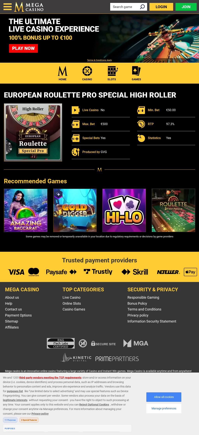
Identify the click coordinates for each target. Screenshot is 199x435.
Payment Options (18, 315)
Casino (87, 79)
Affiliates (12, 327)
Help (8, 303)
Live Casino (71, 297)
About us (12, 297)
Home (62, 79)
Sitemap (11, 321)
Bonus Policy (137, 303)
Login (161, 6)
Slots (111, 79)
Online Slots (72, 303)
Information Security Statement (151, 321)
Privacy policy (137, 315)
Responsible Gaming (143, 297)
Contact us (13, 309)
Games (136, 79)
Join (186, 6)
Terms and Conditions (144, 309)
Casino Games (74, 309)
